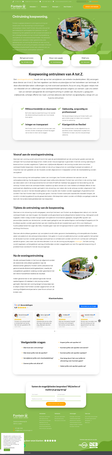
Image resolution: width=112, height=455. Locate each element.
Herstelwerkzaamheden (75, 418)
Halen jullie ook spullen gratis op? (73, 366)
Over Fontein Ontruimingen (91, 416)
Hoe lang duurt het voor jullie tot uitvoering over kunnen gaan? (72, 359)
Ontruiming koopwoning (45, 426)
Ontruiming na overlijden (45, 420)
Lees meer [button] (17, 326)
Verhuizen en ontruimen (60, 420)
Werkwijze (87, 422)
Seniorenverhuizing (59, 418)
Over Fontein (67, 6)
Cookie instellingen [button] (9, 447)
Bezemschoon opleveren (75, 420)
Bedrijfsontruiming (43, 422)
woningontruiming (25, 79)
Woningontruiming (43, 418)
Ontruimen (33, 6)
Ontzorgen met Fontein (75, 416)
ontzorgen (78, 241)
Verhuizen (44, 6)
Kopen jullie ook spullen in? (70, 342)
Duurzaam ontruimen (74, 426)
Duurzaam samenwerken (90, 418)
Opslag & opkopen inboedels (76, 424)
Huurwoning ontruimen (44, 424)
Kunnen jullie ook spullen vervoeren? (74, 348)
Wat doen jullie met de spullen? (35, 353)
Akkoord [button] (7, 449)
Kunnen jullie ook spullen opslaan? (73, 353)
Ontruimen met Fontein (44, 416)
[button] (12, 320)
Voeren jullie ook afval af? (33, 363)
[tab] (38, 348)
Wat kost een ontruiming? (33, 348)
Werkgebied (87, 420)
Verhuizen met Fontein (60, 416)
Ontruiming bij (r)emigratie (45, 428)
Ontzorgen (55, 6)
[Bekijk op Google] (16, 315)
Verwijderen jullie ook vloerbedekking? (38, 358)
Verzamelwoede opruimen (75, 422)
